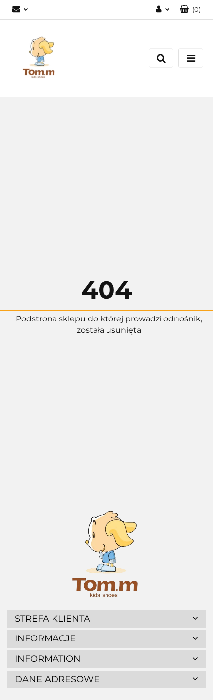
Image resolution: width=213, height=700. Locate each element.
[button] (190, 9)
